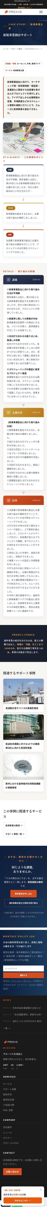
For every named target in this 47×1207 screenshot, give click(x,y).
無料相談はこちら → (25, 8)
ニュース (7, 1132)
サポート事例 (16, 49)
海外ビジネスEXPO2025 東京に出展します (28, 1021)
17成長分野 (8, 1104)
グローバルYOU (11, 1143)
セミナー (7, 1137)
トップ (5, 49)
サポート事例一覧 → (15, 834)
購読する (23, 975)
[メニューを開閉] (41, 12)
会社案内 (7, 1127)
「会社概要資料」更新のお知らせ (28, 1014)
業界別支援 (8, 1099)
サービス (7, 1083)
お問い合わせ (12, 1171)
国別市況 (7, 1094)
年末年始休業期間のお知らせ (27, 1007)
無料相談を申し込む (23, 893)
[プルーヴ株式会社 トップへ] (13, 12)
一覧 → (6, 1028)
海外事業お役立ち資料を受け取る (23, 903)
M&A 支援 (8, 1110)
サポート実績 (9, 1089)
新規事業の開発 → (14, 825)
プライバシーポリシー (21, 980)
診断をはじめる (23, 1200)
